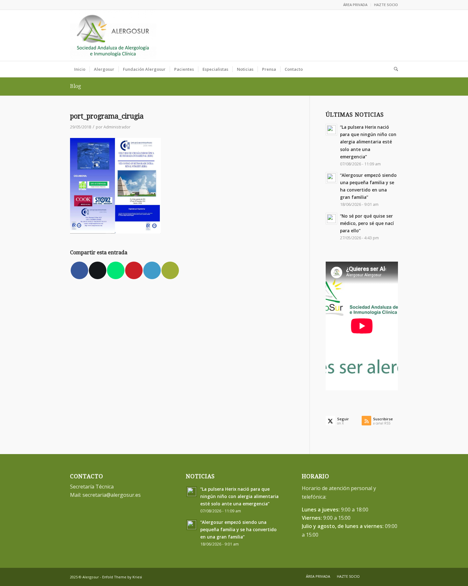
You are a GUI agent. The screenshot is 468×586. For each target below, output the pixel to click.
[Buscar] (394, 69)
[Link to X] (383, 35)
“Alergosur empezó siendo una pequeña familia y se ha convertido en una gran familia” (238, 529)
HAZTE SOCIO (386, 4)
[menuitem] (355, 4)
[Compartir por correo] (170, 270)
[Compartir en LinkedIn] (152, 270)
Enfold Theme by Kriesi (122, 577)
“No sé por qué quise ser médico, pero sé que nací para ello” (367, 223)
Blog (75, 86)
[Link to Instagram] (393, 35)
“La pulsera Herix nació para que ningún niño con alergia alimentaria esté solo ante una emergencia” (368, 142)
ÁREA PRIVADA (355, 4)
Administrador (117, 127)
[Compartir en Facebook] (79, 270)
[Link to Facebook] (374, 35)
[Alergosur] (113, 35)
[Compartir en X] (97, 270)
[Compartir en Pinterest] (134, 270)
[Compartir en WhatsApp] (115, 270)
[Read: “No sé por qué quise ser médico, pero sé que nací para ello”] (331, 218)
